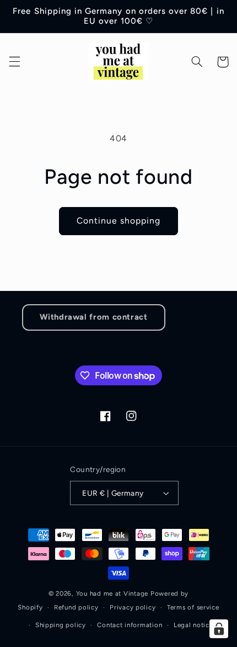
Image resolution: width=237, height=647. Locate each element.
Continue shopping (119, 220)
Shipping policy (60, 625)
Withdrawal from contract (93, 317)
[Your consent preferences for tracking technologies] (218, 628)
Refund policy (76, 607)
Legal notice (193, 625)
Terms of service (193, 607)
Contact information (129, 625)
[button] (14, 62)
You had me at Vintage (112, 593)
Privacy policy (132, 607)
